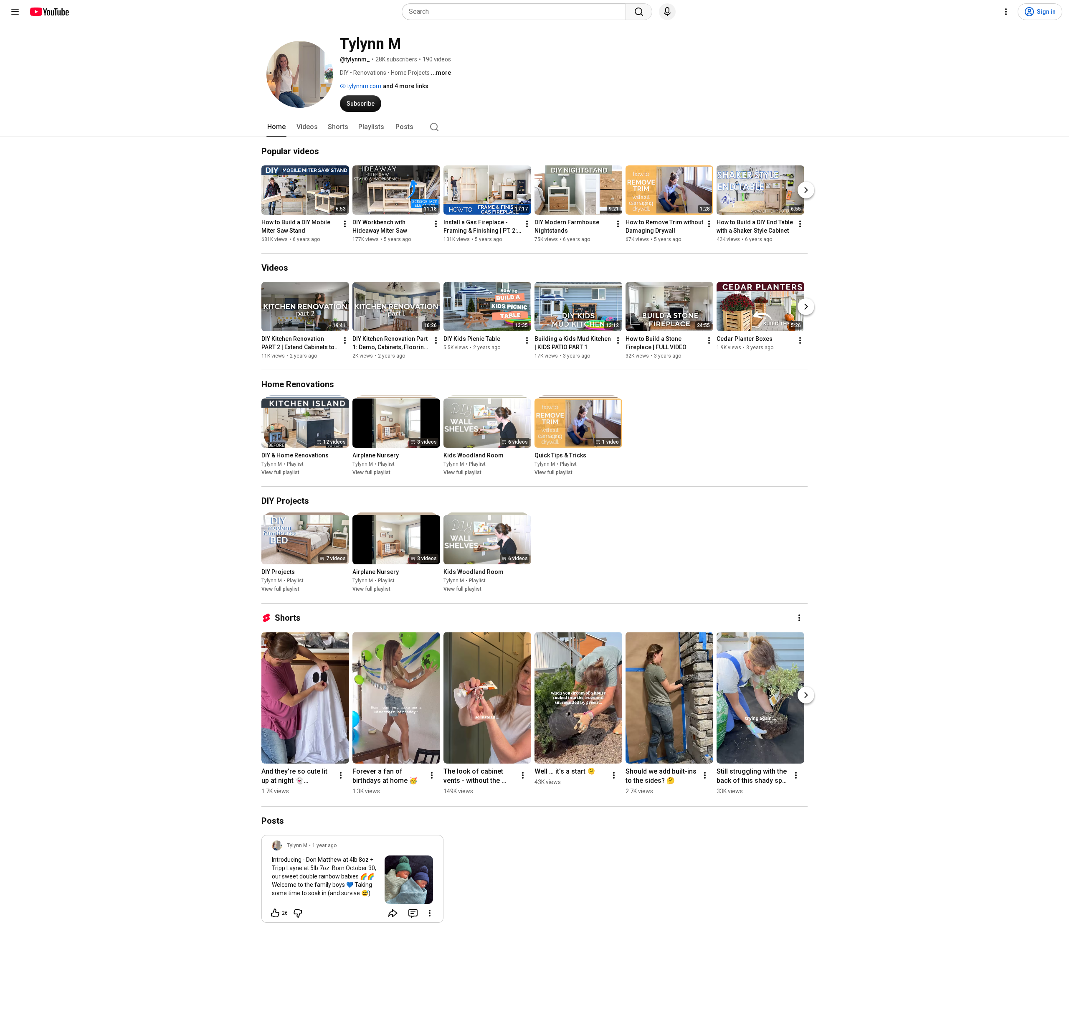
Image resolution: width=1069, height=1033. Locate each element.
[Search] (639, 11)
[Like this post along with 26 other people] (275, 913)
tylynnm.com (363, 86)
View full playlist (280, 472)
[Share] (393, 913)
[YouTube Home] (49, 11)
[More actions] (345, 224)
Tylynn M (271, 464)
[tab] (276, 127)
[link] (352, 881)
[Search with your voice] (667, 11)
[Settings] (1006, 12)
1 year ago (324, 845)
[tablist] (534, 127)
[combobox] (516, 12)
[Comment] (413, 913)
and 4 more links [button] (405, 86)
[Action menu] (429, 913)
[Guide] (15, 12)
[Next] (806, 190)
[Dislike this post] (297, 913)
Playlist (295, 464)
